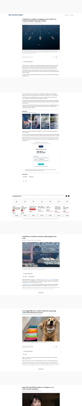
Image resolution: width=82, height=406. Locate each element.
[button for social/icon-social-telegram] (54, 57)
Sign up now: (24, 22)
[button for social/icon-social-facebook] (56, 57)
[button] (67, 15)
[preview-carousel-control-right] (58, 121)
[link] (15, 15)
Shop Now (16, 215)
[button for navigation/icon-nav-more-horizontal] (59, 57)
